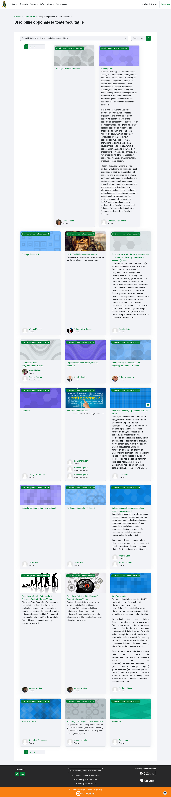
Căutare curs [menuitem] (61, 4)
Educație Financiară (30, 254)
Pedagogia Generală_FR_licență (81, 508)
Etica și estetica (29, 721)
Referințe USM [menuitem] (46, 4)
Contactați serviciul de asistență (87, 770)
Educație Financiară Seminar (68, 68)
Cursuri (17, 17)
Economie (116, 721)
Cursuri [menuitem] (23, 4)
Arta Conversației (119, 596)
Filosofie (26, 411)
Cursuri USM (29, 17)
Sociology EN (107, 68)
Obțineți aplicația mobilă (85, 783)
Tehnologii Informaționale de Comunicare (85, 721)
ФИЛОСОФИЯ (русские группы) (82, 254)
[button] (149, 4)
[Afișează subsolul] (165, 793)
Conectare (165, 4)
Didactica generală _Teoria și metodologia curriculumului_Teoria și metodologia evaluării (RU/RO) (130, 257)
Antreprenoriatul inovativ (77, 411)
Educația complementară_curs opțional (39, 508)
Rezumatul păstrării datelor (85, 779)
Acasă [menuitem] (15, 4)
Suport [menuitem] (33, 4)
